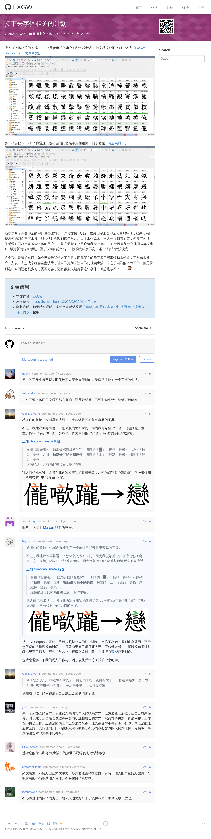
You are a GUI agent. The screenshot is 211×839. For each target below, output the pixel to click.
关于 (201, 8)
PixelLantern (30, 746)
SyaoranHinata (32, 766)
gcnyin (26, 373)
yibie (25, 707)
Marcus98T (52, 527)
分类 (154, 8)
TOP (204, 823)
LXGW (21, 7)
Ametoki (27, 393)
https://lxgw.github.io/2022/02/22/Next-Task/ (64, 301)
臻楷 (114, 652)
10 (6, 328)
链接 (185, 8)
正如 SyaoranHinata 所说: (41, 441)
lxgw (25, 541)
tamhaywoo (29, 791)
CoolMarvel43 (31, 413)
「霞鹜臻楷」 (115, 143)
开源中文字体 (42, 34)
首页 (138, 8)
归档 (169, 8)
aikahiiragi (28, 521)
